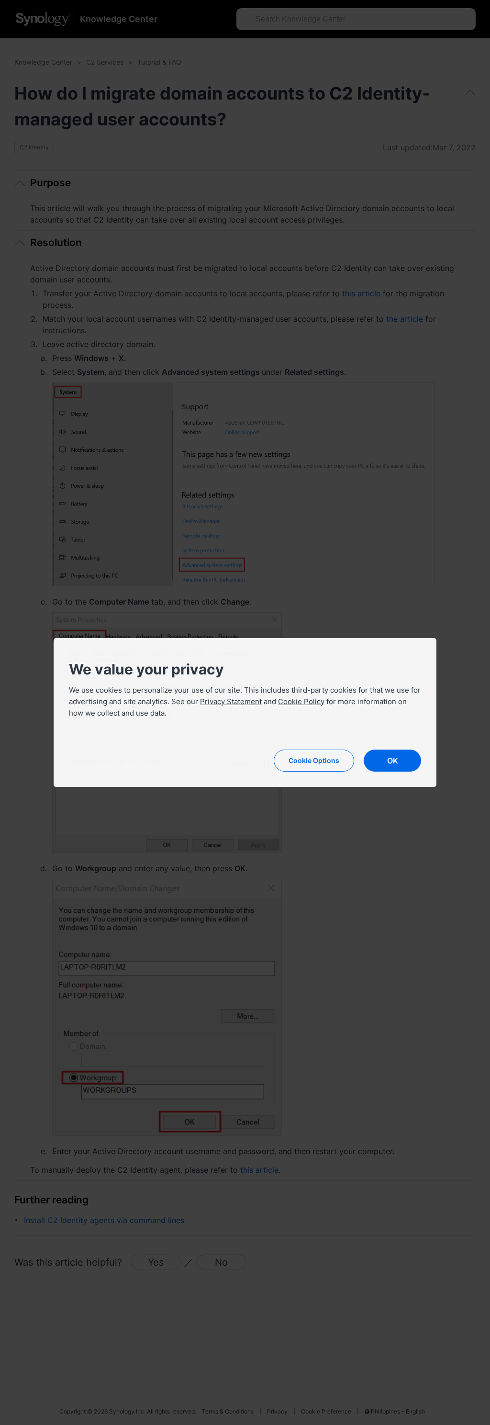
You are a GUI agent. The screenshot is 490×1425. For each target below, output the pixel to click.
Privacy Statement (231, 701)
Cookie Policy (301, 701)
